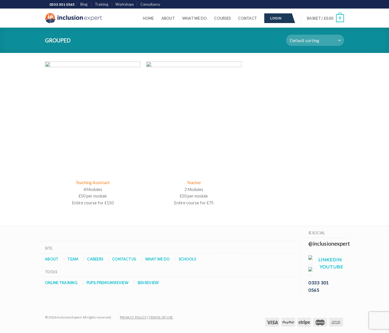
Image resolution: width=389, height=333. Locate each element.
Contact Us (124, 259)
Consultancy (150, 4)
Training (101, 4)
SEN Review (148, 282)
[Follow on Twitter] (330, 5)
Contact (247, 18)
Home (148, 18)
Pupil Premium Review (107, 282)
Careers (95, 259)
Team (72, 259)
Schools (187, 259)
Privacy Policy (133, 317)
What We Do (194, 18)
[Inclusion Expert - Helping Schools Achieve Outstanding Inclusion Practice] (73, 18)
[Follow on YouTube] (341, 5)
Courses (222, 18)
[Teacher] (193, 118)
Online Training (61, 282)
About (168, 18)
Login (276, 18)
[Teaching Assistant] (92, 118)
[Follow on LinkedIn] (335, 5)
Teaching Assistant (92, 182)
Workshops (124, 4)
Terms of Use (161, 317)
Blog (83, 4)
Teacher (194, 182)
